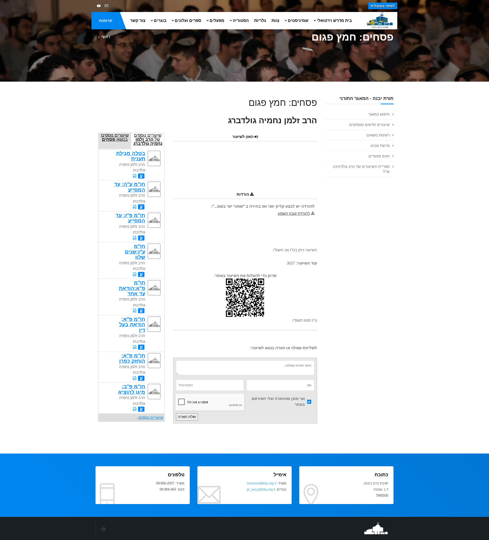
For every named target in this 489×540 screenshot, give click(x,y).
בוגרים (160, 20)
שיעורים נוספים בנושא (115, 137)
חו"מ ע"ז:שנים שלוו (135, 251)
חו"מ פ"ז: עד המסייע (130, 217)
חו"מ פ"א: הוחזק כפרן (132, 358)
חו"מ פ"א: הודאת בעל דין (132, 324)
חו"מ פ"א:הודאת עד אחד (132, 288)
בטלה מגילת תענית (130, 155)
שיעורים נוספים (151, 417)
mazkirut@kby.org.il (261, 483)
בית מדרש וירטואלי (334, 20)
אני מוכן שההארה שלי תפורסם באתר (278, 401)
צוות (275, 20)
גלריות (260, 20)
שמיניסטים (298, 20)
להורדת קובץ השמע (294, 213)
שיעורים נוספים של (147, 139)
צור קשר (137, 20)
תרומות (105, 20)
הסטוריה (241, 20)
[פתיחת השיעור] (134, 176)
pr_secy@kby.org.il (261, 489)
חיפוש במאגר (379, 114)
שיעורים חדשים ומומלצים (369, 124)
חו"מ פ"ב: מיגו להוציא (131, 389)
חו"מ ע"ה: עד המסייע (129, 186)
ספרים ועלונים (188, 20)
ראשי (105, 37)
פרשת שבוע (380, 145)
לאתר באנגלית (383, 6)
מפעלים (217, 20)
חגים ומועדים (379, 156)
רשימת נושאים (378, 135)
